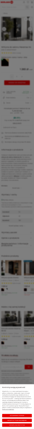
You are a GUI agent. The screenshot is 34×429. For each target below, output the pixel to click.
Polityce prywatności (8, 409)
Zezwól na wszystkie (17, 425)
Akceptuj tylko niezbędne (17, 420)
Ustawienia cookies (17, 415)
